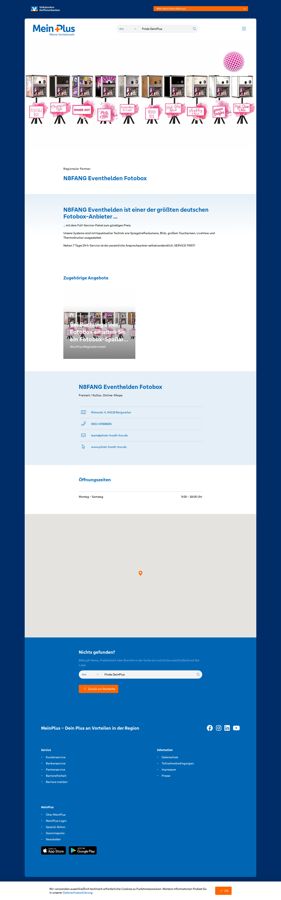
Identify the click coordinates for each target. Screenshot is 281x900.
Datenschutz (170, 757)
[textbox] (200, 8)
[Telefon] (83, 424)
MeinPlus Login (56, 821)
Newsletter (53, 839)
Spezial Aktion (55, 827)
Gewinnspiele (55, 833)
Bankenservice (55, 763)
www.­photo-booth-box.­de (109, 447)
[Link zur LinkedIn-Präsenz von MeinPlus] (227, 728)
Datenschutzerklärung (78, 892)
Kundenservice (56, 757)
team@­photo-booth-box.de (109, 435)
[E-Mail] (83, 435)
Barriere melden (56, 782)
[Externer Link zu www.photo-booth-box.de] (83, 447)
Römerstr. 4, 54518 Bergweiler (111, 412)
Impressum (169, 769)
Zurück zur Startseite (101, 689)
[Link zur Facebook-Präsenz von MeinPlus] (210, 728)
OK (226, 891)
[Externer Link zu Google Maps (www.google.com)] (83, 412)
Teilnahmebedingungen (178, 763)
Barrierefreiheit (56, 776)
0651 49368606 (101, 424)
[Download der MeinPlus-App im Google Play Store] (83, 851)
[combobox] (200, 8)
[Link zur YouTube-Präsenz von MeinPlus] (236, 728)
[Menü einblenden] (244, 29)
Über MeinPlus (55, 814)
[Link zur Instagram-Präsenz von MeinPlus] (218, 728)
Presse (166, 776)
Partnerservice (55, 769)
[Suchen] (194, 29)
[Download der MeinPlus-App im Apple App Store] (53, 851)
